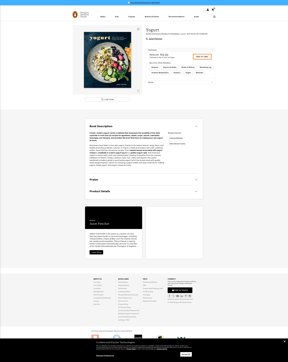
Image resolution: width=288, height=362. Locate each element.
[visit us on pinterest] (186, 296)
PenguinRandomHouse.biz (128, 295)
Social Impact (98, 295)
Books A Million (188, 67)
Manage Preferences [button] (105, 356)
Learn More (97, 252)
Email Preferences (125, 298)
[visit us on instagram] (190, 296)
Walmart (199, 72)
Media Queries (123, 285)
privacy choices (162, 349)
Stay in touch (181, 290)
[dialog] (144, 350)
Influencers (122, 288)
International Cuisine (177, 144)
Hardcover (180, 50)
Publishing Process (150, 282)
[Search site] (214, 16)
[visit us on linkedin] (181, 296)
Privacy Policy (123, 304)
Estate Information (150, 301)
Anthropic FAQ (123, 320)
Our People (97, 285)
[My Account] (208, 9)
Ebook (180, 82)
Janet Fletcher (155, 39)
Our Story (96, 282)
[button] (103, 16)
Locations (97, 288)
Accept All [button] (186, 354)
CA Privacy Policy (124, 307)
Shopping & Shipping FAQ (153, 288)
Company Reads (124, 292)
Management (98, 292)
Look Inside (109, 99)
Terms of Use (123, 301)
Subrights (146, 295)
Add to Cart (202, 56)
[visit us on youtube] (177, 296)
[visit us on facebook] (169, 296)
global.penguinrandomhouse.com (180, 299)
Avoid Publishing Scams (127, 317)
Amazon (154, 67)
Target (188, 72)
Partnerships (123, 282)
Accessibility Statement (102, 298)
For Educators (148, 292)
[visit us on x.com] (173, 296)
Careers (96, 301)
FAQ (144, 285)
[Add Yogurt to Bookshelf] (138, 29)
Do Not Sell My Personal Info (128, 310)
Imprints (96, 304)
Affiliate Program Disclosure (128, 314)
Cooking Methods (176, 138)
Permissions (147, 298)
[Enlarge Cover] (138, 91)
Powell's (176, 72)
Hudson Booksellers (160, 72)
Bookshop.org (205, 67)
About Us (97, 279)
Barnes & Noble (170, 67)
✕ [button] (284, 342)
